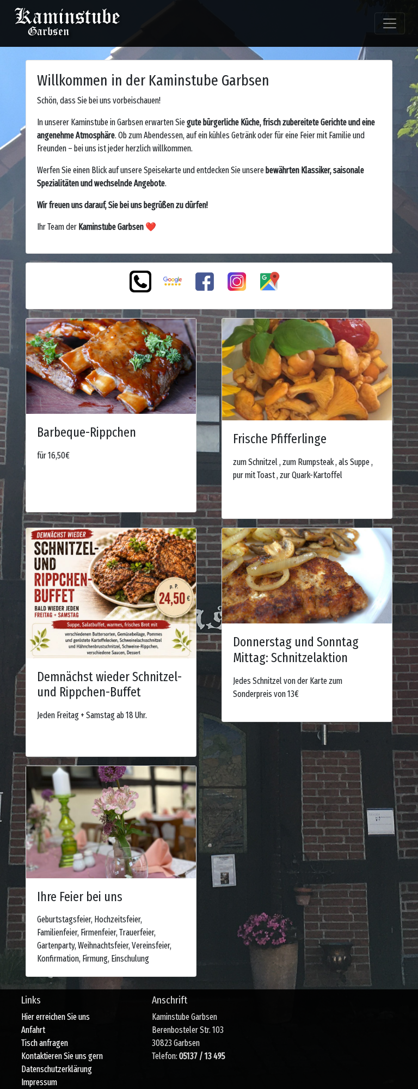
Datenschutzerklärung (56, 1069)
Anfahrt (33, 1030)
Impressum (39, 1082)
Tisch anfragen (44, 1043)
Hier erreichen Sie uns (55, 1017)
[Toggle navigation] (389, 23)
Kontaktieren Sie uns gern (62, 1056)
